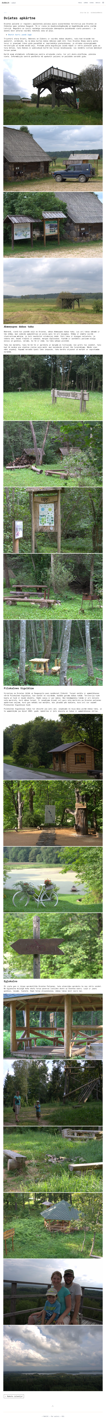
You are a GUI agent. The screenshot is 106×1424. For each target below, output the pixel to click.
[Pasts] (103, 3)
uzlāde (86, 2)
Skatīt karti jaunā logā (19, 34)
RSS (63, 1416)
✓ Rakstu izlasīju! (14, 1396)
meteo (92, 2)
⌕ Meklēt (45, 1416)
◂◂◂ (5, 12)
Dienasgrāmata (96, 12)
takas (80, 2)
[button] (53, 92)
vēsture (97, 2)
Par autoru (55, 1416)
